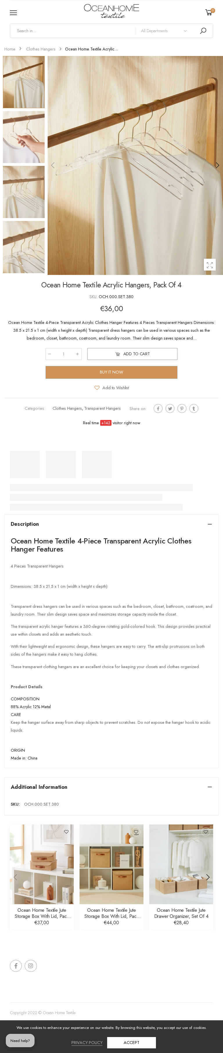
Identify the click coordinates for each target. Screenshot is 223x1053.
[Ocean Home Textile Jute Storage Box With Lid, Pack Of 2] (42, 864)
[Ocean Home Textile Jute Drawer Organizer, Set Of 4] (181, 864)
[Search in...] (203, 30)
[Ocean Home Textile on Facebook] (16, 966)
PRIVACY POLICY (86, 1042)
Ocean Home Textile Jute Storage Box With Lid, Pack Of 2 (42, 916)
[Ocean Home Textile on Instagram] (31, 966)
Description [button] (25, 524)
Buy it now (111, 372)
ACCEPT (131, 1042)
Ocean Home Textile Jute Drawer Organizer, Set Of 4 (181, 913)
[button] (217, 165)
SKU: (94, 297)
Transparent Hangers (102, 409)
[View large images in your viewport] (210, 265)
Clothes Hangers (67, 409)
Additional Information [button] (39, 787)
